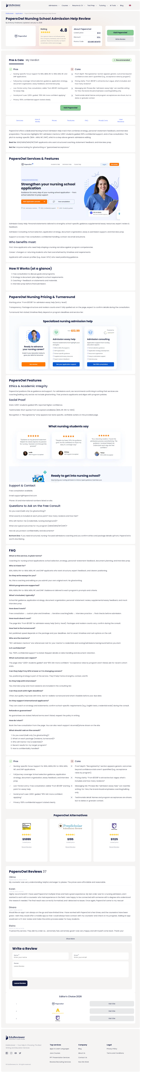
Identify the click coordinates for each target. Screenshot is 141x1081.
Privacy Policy (112, 1049)
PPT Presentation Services (60, 1057)
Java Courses (55, 1053)
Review (16, 963)
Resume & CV (77, 5)
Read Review (27, 847)
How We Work (83, 1062)
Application (19, 13)
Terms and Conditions (115, 1053)
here (59, 43)
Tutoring (102, 5)
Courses (65, 5)
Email (76, 955)
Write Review (120, 39)
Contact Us (82, 1057)
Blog (121, 5)
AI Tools (113, 5)
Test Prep (91, 5)
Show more (70, 939)
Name (16, 955)
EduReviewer (10, 13)
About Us (81, 1053)
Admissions (53, 5)
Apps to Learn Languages (59, 1049)
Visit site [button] (112, 1004)
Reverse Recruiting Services (60, 1062)
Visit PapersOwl (120, 32)
